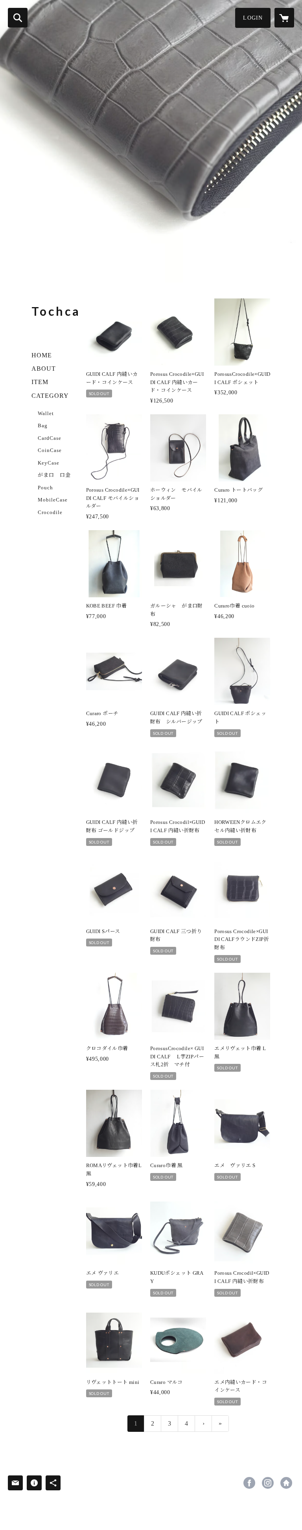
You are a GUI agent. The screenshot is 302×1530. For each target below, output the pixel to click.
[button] (253, 18)
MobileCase (53, 500)
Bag (43, 425)
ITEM (39, 382)
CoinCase (50, 450)
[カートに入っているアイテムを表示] (284, 17)
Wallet (46, 413)
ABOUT (43, 368)
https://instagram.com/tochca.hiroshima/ (268, 1483)
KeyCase (48, 463)
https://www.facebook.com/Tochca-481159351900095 (249, 1483)
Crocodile (50, 512)
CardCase (49, 438)
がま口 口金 (54, 475)
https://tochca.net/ (286, 1483)
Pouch (45, 487)
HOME (41, 355)
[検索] (18, 17)
